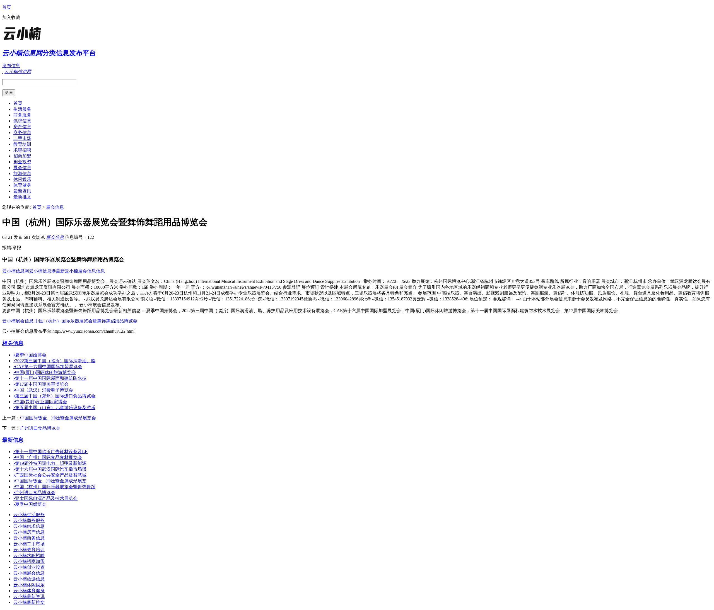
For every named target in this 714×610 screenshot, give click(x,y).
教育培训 (22, 144)
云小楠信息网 (15, 271)
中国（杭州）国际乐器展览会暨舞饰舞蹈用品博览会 (86, 321)
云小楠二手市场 (29, 543)
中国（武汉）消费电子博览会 (43, 390)
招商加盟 (22, 156)
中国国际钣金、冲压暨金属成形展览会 (58, 417)
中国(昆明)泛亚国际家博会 (40, 401)
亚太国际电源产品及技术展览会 (45, 498)
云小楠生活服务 (29, 514)
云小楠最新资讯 (29, 596)
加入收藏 (11, 17)
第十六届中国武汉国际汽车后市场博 (49, 469)
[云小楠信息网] (37, 40)
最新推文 (22, 197)
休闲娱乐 (22, 179)
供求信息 (22, 120)
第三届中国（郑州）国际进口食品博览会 (54, 395)
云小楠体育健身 (29, 590)
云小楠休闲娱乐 (29, 584)
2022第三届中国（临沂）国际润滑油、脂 (54, 360)
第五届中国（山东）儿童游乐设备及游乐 (54, 407)
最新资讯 (22, 191)
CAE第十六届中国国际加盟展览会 (47, 366)
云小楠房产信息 (29, 532)
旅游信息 (22, 173)
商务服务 (22, 115)
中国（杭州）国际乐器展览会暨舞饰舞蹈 (54, 486)
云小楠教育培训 (29, 549)
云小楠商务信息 (29, 538)
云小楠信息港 (42, 271)
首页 (6, 7)
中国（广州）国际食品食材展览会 (47, 457)
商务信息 (22, 132)
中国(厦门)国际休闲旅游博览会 (44, 372)
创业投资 (22, 161)
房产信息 (22, 126)
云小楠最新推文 (29, 602)
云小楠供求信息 (29, 526)
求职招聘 (22, 150)
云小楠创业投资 (29, 567)
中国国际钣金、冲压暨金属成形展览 (49, 480)
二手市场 (22, 138)
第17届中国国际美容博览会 (41, 384)
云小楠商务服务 (29, 520)
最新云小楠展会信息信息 (80, 271)
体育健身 (22, 185)
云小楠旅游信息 (29, 579)
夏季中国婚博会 (29, 355)
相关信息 (12, 343)
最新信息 (12, 440)
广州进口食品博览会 (40, 428)
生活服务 (22, 109)
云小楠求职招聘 (29, 555)
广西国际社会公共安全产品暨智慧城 (49, 475)
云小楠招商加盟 (29, 561)
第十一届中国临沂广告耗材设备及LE (50, 451)
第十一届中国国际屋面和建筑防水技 (49, 378)
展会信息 (22, 167)
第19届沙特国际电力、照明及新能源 (49, 463)
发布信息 (11, 65)
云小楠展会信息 (17, 321)
